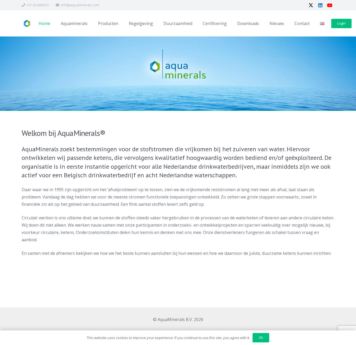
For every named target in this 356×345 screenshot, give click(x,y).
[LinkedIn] (320, 5)
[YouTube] (329, 5)
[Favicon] (27, 23)
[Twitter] (311, 5)
